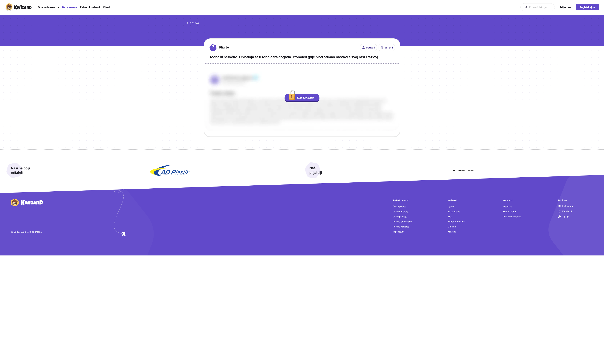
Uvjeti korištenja (401, 211)
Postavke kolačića (512, 216)
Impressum (398, 231)
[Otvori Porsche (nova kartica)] (463, 170)
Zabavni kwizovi (456, 221)
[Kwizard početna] (18, 7)
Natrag (195, 23)
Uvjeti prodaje (400, 216)
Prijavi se (507, 206)
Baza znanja (454, 211)
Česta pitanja (399, 206)
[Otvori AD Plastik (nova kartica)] (170, 170)
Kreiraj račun (509, 211)
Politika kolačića (401, 226)
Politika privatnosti (402, 221)
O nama (452, 226)
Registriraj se (587, 7)
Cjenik (451, 206)
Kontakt (452, 231)
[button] (48, 7)
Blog (450, 216)
